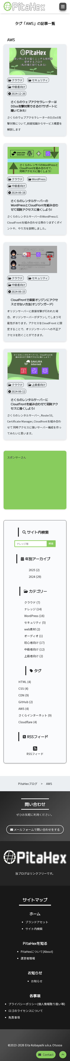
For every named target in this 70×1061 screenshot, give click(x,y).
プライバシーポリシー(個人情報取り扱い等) (36, 1004)
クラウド (30, 602)
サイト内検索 (34, 928)
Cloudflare (25, 722)
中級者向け (31, 649)
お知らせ (35, 972)
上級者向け (31, 656)
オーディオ (31, 636)
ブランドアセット (36, 922)
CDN (21, 695)
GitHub (23, 702)
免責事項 (14, 1017)
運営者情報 (28, 958)
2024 (32, 576)
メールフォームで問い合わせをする (36, 829)
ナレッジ (30, 609)
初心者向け (31, 642)
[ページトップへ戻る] (62, 1054)
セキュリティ (32, 622)
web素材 (30, 629)
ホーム (35, 913)
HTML (22, 682)
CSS (21, 688)
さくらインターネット (32, 715)
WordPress (31, 616)
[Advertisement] (35, 483)
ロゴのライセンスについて (25, 1010)
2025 (32, 570)
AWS (21, 708)
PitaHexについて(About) (37, 951)
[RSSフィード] (35, 748)
